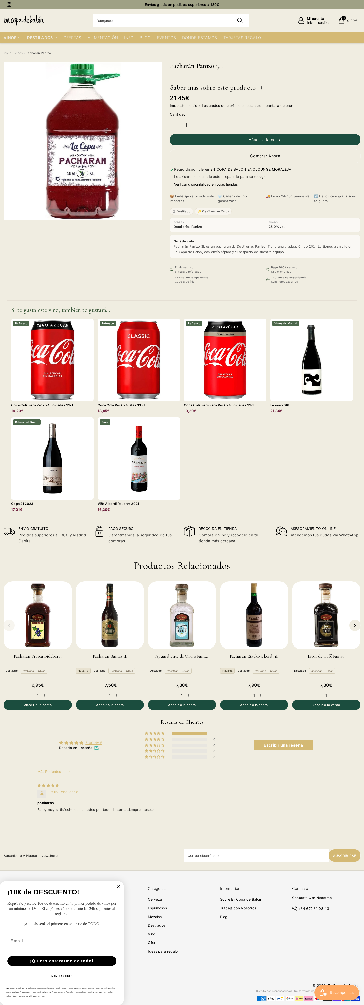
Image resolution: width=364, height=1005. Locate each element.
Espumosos (157, 908)
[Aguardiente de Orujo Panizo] (182, 615)
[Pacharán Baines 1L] (110, 615)
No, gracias (62, 976)
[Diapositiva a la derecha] (354, 625)
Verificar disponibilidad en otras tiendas (206, 184)
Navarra (83, 670)
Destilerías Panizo (188, 227)
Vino (151, 934)
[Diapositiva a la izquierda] (9, 625)
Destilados (156, 925)
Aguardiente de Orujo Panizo (182, 656)
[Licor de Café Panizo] (326, 615)
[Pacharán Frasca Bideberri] (38, 615)
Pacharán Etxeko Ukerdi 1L (254, 656)
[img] (48, 785)
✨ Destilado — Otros (213, 211)
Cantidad (178, 114)
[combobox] (171, 20)
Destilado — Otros (34, 670)
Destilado (184, 211)
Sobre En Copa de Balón (240, 899)
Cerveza (155, 899)
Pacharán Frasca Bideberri (38, 656)
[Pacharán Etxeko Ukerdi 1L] (254, 615)
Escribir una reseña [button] (283, 745)
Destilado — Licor (322, 670)
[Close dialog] (118, 887)
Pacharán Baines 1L (110, 656)
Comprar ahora (265, 155)
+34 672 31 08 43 (313, 908)
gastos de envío (222, 105)
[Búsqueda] (240, 20)
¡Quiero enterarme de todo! (62, 961)
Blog (224, 917)
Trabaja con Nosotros (238, 908)
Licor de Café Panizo (326, 656)
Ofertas (154, 943)
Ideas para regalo (163, 951)
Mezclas (155, 917)
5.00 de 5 (93, 743)
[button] (348, 20)
